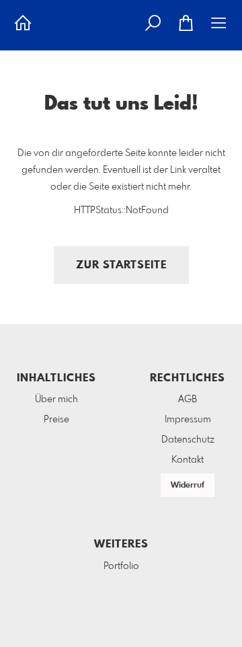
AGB (187, 399)
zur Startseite (121, 265)
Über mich (56, 399)
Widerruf (187, 486)
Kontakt (187, 460)
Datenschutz (187, 440)
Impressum (188, 419)
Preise (56, 419)
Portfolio (121, 566)
